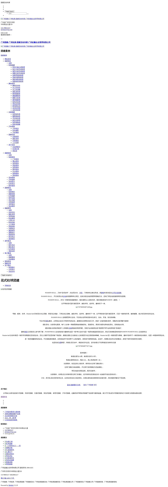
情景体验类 (16, 122)
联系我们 (12, 267)
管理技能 (12, 216)
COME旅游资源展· (11, 420)
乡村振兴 (12, 204)
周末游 (14, 151)
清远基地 (15, 165)
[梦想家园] (8, 464)
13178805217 (9, 430)
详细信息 (8, 285)
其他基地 (15, 175)
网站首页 (8, 59)
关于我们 (8, 265)
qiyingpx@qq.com (6, 29)
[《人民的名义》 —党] (13, 446)
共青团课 (12, 202)
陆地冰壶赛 (16, 102)
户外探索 (12, 126)
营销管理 (12, 234)
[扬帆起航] (8, 448)
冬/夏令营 (15, 149)
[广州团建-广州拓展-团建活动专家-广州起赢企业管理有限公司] (84, 19)
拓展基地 (12, 157)
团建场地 (8, 153)
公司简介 (12, 269)
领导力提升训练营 (18, 71)
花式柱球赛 (16, 108)
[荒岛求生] (8, 456)
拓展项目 (12, 192)
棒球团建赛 (16, 93)
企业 (116, 293)
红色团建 (12, 196)
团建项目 (8, 61)
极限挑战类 (16, 116)
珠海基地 (15, 173)
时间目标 (12, 222)
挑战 (25, 332)
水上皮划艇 (16, 89)
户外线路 (12, 179)
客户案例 (8, 253)
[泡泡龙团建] (9, 460)
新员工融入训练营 (18, 67)
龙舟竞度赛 (16, 110)
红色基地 (12, 249)
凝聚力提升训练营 (18, 73)
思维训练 (12, 226)
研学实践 (12, 198)
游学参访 (8, 241)
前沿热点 (12, 237)
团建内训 (12, 134)
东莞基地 (15, 167)
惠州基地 (15, 169)
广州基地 (15, 159)
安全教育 (12, 206)
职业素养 (12, 218)
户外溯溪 (15, 132)
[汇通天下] (8, 452)
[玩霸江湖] (8, 441)
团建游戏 (12, 194)
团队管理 (15, 138)
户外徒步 (15, 128)
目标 (70, 328)
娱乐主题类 (16, 120)
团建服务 (4, 55)
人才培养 (15, 143)
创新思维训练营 (17, 75)
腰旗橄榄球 (16, 96)
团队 (47, 321)
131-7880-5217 (5, 28)
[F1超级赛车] (9, 450)
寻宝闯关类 (16, 118)
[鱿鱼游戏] (8, 462)
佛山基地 (15, 161)
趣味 (102, 293)
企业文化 (12, 212)
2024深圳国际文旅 (11, 416)
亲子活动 (12, 145)
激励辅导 (12, 230)
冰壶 (80, 293)
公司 (113, 293)
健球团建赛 (16, 100)
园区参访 (12, 247)
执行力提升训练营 (18, 69)
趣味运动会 (16, 85)
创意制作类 (16, 114)
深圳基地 (15, 163)
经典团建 (12, 65)
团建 (119, 293)
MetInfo (11, 485)
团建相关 (8, 187)
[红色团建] (8, 443)
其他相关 (12, 239)
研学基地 (12, 185)
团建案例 (12, 257)
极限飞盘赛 (16, 98)
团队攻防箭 (16, 91)
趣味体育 (12, 83)
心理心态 (12, 220)
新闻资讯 (8, 261)
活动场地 (12, 177)
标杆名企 (12, 245)
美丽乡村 (12, 251)
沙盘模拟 (15, 140)
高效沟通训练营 (17, 77)
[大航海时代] (9, 458)
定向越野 (15, 130)
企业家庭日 (16, 147)
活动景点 (12, 181)
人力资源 (12, 224)
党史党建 (12, 200)
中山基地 (15, 171)
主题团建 (12, 112)
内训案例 (12, 259)
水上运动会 (16, 87)
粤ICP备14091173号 (7, 478)
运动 (64, 296)
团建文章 (8, 263)
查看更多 (4, 397)
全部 (10, 63)
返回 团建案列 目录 (74, 385)
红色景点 (12, 183)
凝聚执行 (12, 232)
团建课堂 (8, 208)
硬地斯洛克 (16, 106)
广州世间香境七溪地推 (12, 412)
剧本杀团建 (16, 124)
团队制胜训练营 (17, 79)
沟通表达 (12, 228)
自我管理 (15, 136)
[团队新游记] (9, 454)
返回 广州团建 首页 (91, 385)
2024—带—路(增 (10, 418)
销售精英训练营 (17, 81)
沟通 (59, 342)
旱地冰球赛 (16, 104)
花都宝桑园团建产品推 (12, 414)
